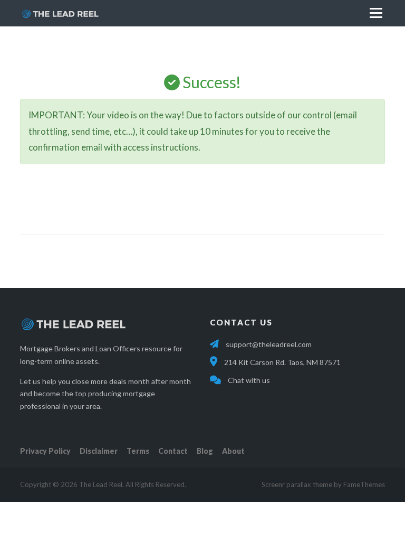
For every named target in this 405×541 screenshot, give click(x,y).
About (233, 450)
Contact (173, 450)
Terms (138, 450)
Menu (376, 12)
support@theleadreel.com (269, 344)
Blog (205, 450)
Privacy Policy (45, 450)
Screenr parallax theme (297, 484)
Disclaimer (99, 450)
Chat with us (248, 380)
